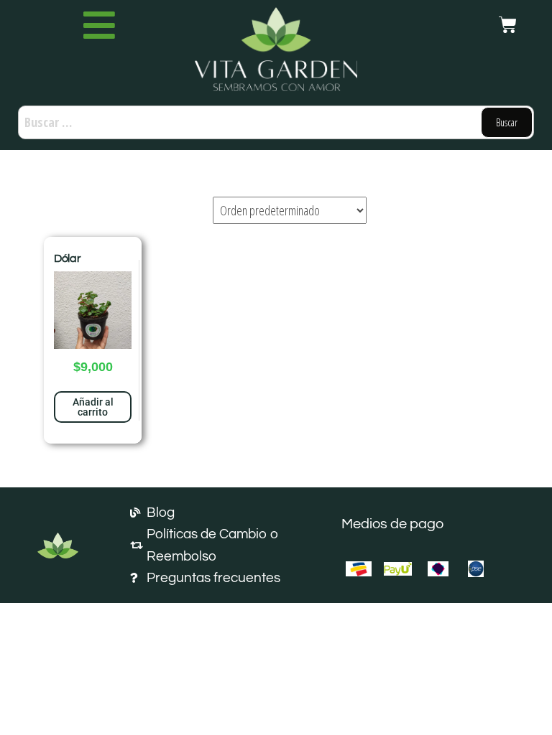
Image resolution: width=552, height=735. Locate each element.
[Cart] (508, 24)
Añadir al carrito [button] (93, 407)
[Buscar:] (276, 122)
